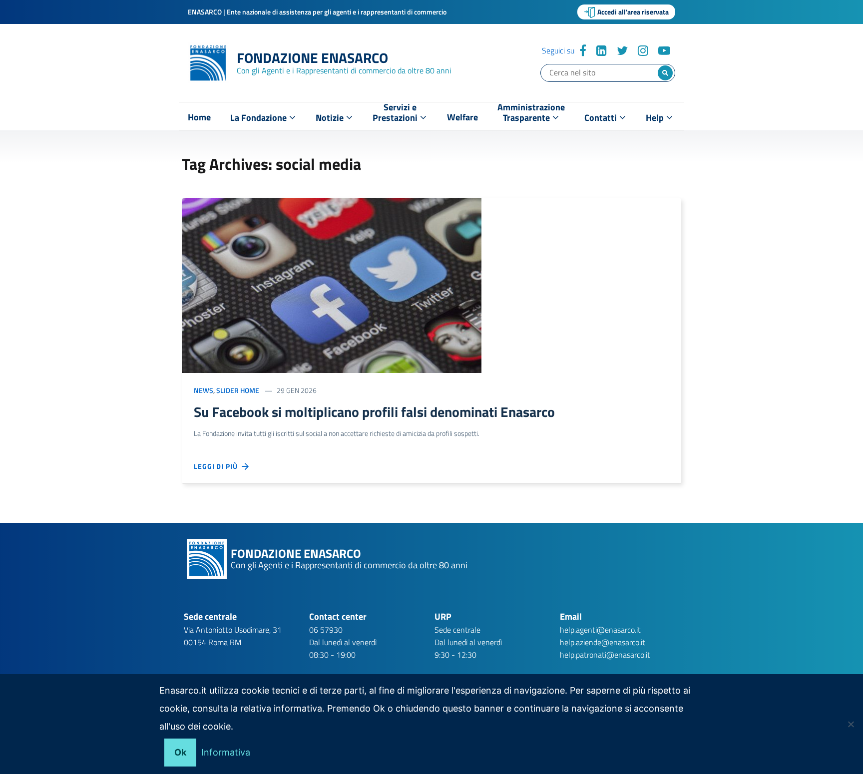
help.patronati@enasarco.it (605, 655)
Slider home (237, 390)
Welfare (462, 117)
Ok (180, 752)
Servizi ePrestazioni (396, 114)
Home (199, 117)
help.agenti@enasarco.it (600, 630)
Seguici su (558, 50)
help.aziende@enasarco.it (602, 642)
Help (656, 117)
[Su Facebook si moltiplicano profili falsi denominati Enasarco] (331, 284)
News (203, 390)
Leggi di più (218, 466)
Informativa (225, 752)
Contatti (601, 117)
